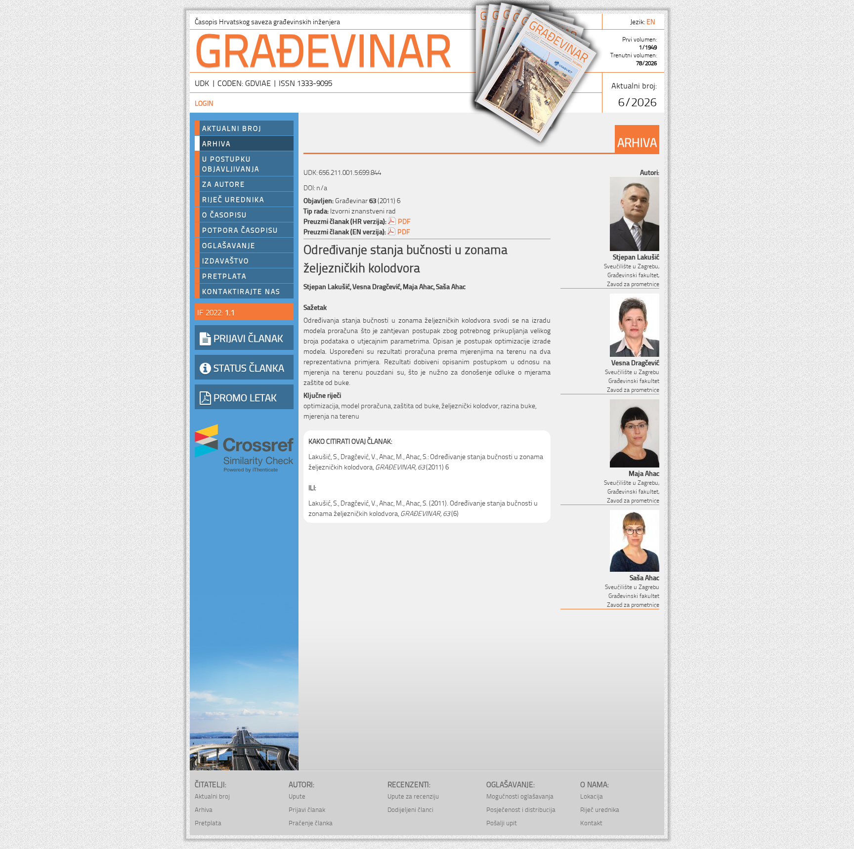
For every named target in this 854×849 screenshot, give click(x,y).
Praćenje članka (311, 822)
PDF (404, 220)
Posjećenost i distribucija (520, 809)
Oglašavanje (229, 245)
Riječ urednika (233, 199)
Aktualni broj (231, 128)
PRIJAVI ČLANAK (247, 337)
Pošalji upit (501, 822)
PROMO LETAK (244, 396)
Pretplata (224, 276)
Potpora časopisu (240, 230)
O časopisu (224, 214)
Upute (297, 796)
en (651, 21)
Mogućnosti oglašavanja (520, 796)
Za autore (223, 184)
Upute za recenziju (413, 796)
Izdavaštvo (225, 260)
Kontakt (591, 822)
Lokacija (591, 796)
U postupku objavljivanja (230, 163)
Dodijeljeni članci (410, 809)
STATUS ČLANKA (247, 367)
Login (204, 102)
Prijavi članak (307, 809)
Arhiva (216, 143)
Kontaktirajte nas (241, 291)
